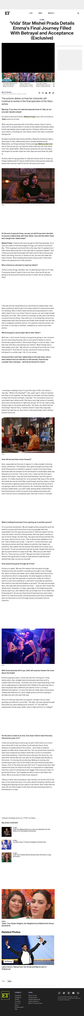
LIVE (31, 13)
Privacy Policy (32, 997)
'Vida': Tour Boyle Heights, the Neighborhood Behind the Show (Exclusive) (28, 924)
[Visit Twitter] (64, 993)
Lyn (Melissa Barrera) (43, 144)
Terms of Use (32, 995)
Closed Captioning (34, 999)
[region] (28, 58)
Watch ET (51, 13)
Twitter (17, 999)
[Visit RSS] (78, 993)
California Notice (33, 1001)
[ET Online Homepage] (7, 13)
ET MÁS (42, 20)
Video (40, 13)
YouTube (17, 1001)
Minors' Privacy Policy (35, 1003)
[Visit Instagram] (68, 993)
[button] (28, 903)
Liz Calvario (8, 92)
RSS (16, 1009)
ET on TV (17, 1003)
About (17, 1005)
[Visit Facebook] (59, 993)
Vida (3, 119)
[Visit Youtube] (73, 993)
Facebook (18, 995)
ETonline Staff (19, 1007)
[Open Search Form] (78, 13)
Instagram (18, 997)
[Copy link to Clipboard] (53, 93)
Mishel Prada (29, 117)
